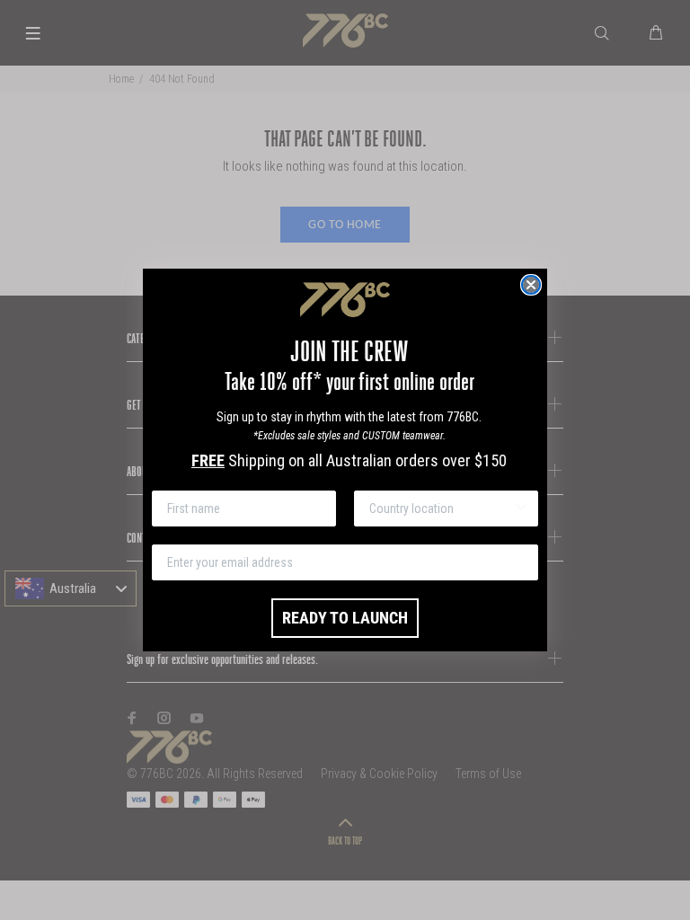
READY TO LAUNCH (345, 617)
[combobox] (440, 508)
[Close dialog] (531, 285)
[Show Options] (521, 508)
